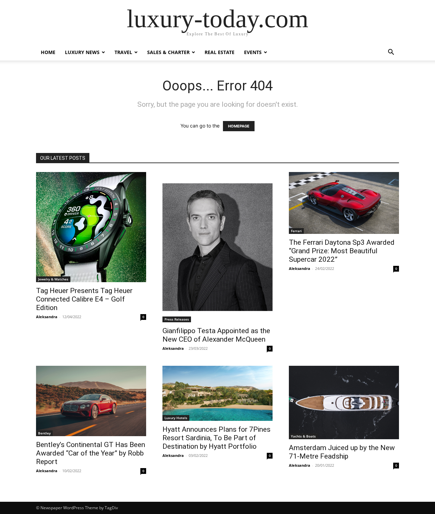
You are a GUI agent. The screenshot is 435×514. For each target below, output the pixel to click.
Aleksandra (46, 316)
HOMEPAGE (238, 126)
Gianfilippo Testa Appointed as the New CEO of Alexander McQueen (216, 335)
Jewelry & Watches (53, 279)
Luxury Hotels (175, 417)
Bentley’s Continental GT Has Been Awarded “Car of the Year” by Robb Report (90, 453)
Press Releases (176, 319)
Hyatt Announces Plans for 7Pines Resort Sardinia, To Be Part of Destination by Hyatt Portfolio (216, 437)
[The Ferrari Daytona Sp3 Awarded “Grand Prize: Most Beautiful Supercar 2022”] (344, 203)
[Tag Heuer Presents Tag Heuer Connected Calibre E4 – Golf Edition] (91, 227)
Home (48, 52)
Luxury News (82, 52)
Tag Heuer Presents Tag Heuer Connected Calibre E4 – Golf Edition (84, 299)
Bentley (44, 433)
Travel (123, 52)
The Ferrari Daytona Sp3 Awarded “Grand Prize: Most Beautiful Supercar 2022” (342, 250)
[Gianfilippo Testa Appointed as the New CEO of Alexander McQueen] (217, 247)
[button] (391, 53)
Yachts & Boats (303, 436)
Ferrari (296, 230)
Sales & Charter (168, 52)
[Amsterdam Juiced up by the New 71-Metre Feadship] (344, 402)
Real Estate (219, 52)
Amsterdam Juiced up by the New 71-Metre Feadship (342, 452)
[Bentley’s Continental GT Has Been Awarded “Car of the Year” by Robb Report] (91, 401)
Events (253, 52)
